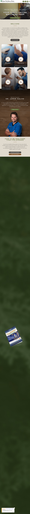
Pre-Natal (21, 63)
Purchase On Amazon (15, 152)
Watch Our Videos (15, 154)
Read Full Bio (15, 109)
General (8, 63)
